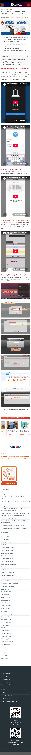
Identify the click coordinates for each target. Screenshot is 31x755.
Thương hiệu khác (5, 644)
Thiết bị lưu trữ (5, 630)
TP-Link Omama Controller (8, 650)
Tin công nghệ (5, 647)
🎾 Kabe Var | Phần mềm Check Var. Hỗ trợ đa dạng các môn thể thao (14, 521)
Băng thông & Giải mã (7, 542)
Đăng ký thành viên (18, 1)
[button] (26, 57)
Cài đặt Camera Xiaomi (7, 570)
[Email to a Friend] (14, 447)
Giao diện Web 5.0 (6, 592)
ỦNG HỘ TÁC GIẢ (15, 740)
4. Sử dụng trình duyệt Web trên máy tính (12, 64)
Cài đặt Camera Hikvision (7, 547)
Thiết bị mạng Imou (6, 633)
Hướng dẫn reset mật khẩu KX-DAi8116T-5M (12, 525)
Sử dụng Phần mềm (6, 622)
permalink (3, 453)
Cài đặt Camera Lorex (7, 558)
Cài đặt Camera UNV (6, 567)
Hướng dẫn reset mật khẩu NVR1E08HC (11, 494)
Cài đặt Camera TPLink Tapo (8, 564)
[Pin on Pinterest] (17, 447)
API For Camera (5, 539)
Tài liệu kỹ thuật (5, 625)
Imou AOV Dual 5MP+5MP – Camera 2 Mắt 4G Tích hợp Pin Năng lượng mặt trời (14, 509)
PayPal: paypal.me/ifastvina (15, 742)
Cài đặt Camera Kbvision (7, 556)
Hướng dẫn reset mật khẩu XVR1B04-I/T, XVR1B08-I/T (15, 528)
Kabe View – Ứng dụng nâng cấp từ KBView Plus (13, 518)
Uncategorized (5, 655)
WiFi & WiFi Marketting (7, 658)
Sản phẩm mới (5, 617)
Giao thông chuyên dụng (7, 594)
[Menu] (2, 5)
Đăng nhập (11, 1)
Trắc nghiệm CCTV (6, 652)
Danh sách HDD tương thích (8, 578)
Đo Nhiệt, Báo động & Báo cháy (9, 583)
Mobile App (4, 611)
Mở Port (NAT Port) (6, 608)
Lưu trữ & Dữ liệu (5, 600)
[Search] (28, 5)
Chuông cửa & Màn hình (7, 575)
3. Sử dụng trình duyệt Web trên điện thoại (12, 62)
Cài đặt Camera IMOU (7, 553)
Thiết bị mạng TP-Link (6, 639)
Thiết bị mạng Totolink (6, 636)
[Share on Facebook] (11, 447)
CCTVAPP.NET (24, 18)
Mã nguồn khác (5, 603)
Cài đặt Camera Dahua (6, 9)
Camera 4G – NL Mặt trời (7, 572)
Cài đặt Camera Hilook (7, 550)
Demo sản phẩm (5, 581)
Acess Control (5, 536)
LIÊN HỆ (15, 720)
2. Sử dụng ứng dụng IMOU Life (9, 61)
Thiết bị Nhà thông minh (7, 641)
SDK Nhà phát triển (6, 619)
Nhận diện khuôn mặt (6, 614)
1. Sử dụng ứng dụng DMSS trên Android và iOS (13, 59)
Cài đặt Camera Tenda (7, 561)
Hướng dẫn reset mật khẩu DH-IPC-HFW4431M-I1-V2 (15, 506)
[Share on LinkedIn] (19, 447)
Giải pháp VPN (5, 589)
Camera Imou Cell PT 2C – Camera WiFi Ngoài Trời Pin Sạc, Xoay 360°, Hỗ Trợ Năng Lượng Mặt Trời (15, 514)
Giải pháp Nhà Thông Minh (8, 586)
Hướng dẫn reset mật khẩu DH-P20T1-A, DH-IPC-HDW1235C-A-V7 (14, 497)
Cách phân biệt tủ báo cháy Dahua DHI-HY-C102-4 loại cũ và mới (15, 502)
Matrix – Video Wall (6, 605)
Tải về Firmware (5, 628)
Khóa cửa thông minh (6, 597)
